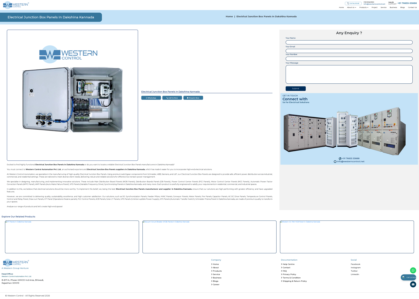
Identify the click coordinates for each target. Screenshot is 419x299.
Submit (295, 88)
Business (393, 7)
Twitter (354, 271)
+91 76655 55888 (350, 158)
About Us (351, 7)
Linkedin (355, 274)
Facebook (355, 264)
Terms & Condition (291, 278)
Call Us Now (173, 98)
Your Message (292, 63)
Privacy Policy (289, 274)
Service (383, 7)
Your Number (291, 54)
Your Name (290, 38)
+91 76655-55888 (407, 3)
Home (341, 7)
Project (374, 7)
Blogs (402, 7)
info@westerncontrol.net (374, 4)
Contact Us (412, 7)
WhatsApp (151, 98)
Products (363, 7)
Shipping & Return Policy (294, 281)
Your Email (290, 47)
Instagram (356, 267)
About (215, 267)
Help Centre (288, 264)
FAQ (284, 271)
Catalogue (354, 3)
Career (215, 284)
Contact (286, 267)
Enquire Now (194, 98)
